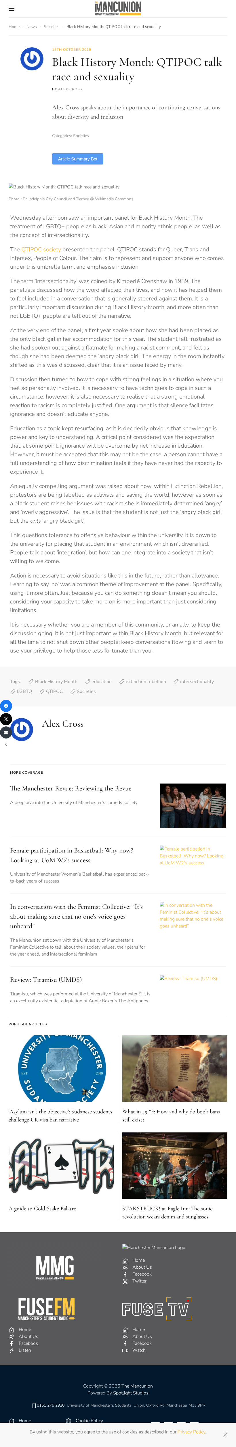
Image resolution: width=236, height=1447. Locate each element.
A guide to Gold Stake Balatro (43, 1208)
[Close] (225, 1435)
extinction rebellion (146, 681)
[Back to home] (118, 8)
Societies (81, 136)
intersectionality (197, 681)
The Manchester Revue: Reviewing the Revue (71, 788)
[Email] (6, 732)
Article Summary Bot (77, 158)
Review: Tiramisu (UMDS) (46, 979)
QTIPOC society (41, 249)
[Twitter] (6, 719)
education (102, 681)
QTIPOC (54, 691)
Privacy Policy (191, 1432)
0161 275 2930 (50, 1405)
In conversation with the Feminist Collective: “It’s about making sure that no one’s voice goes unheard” (76, 916)
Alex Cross (70, 89)
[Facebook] (6, 706)
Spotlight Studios (131, 1393)
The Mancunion (137, 1386)
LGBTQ (24, 691)
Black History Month (56, 681)
